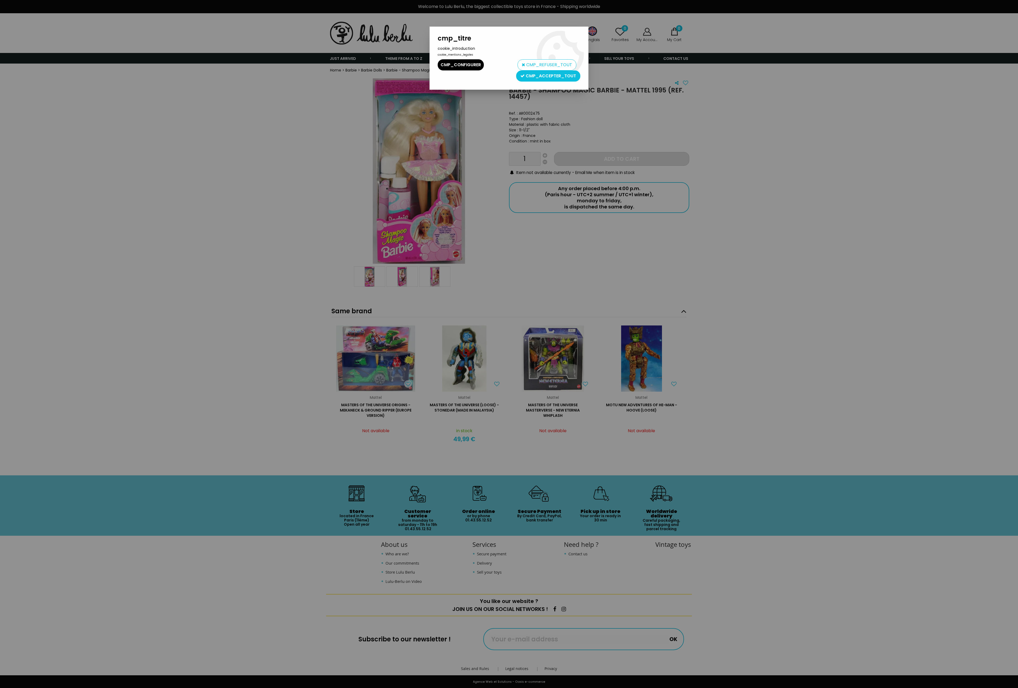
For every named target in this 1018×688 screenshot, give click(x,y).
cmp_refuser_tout (548, 65)
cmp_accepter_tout (550, 76)
